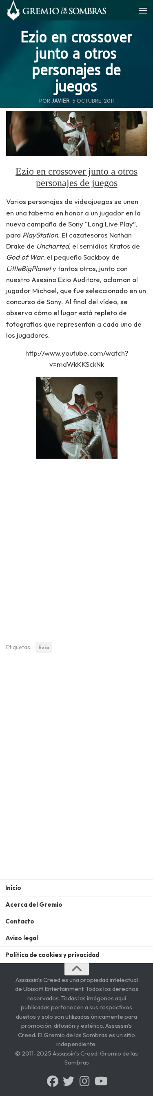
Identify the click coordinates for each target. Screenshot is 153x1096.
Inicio (13, 888)
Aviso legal (21, 938)
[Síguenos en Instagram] (84, 1081)
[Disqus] (76, 772)
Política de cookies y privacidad (52, 955)
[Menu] (143, 10)
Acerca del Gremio (33, 904)
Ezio (43, 647)
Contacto (19, 921)
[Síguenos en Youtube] (100, 1081)
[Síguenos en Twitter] (68, 1081)
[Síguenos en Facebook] (52, 1081)
